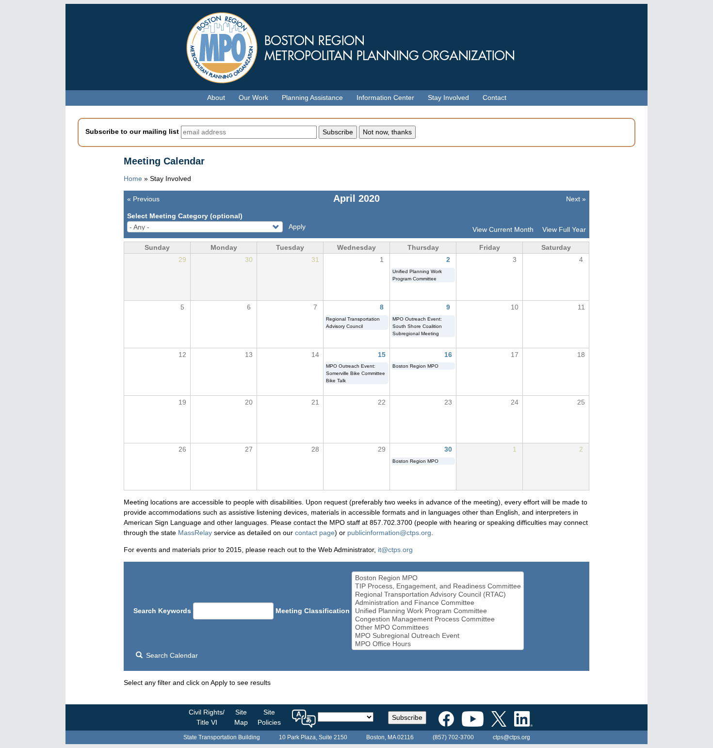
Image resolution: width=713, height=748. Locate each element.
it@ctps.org (395, 549)
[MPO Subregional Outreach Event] (438, 636)
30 (448, 449)
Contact (494, 97)
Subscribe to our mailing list (132, 131)
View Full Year (564, 229)
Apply (297, 226)
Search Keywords (162, 611)
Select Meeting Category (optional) (185, 216)
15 (382, 354)
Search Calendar (171, 655)
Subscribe (407, 717)
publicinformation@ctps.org (389, 533)
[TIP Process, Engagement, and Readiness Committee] (438, 586)
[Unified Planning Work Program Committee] (438, 611)
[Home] (356, 45)
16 (448, 354)
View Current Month (503, 229)
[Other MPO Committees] (438, 627)
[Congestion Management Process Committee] (438, 619)
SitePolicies (269, 717)
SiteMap (241, 717)
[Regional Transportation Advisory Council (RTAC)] (438, 594)
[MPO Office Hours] (438, 644)
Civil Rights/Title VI (207, 717)
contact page (315, 533)
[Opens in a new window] (446, 717)
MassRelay (195, 533)
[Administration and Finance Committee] (438, 603)
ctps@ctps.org (511, 737)
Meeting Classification (312, 611)
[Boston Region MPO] (438, 578)
